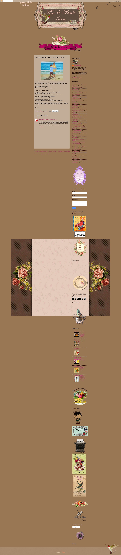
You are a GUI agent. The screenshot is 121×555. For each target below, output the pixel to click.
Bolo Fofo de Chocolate (77, 92)
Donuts (73, 112)
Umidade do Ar (75, 162)
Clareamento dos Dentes (77, 100)
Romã (73, 153)
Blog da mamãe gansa (79, 330)
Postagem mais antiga (63, 151)
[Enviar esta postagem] (50, 111)
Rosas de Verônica (78, 366)
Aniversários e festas (76, 83)
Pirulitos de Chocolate (76, 130)
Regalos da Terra (77, 357)
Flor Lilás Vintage (78, 339)
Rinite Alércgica (75, 151)
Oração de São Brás (76, 123)
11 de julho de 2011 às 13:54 (51, 119)
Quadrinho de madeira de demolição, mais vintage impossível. (83, 378)
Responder (41, 126)
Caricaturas (74, 96)
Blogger (63, 552)
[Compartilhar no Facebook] (56, 111)
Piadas (73, 128)
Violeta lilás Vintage (78, 375)
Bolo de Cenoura (75, 91)
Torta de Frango (75, 158)
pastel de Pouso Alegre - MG (78, 126)
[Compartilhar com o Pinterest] (57, 111)
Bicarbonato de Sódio (76, 87)
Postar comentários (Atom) (43, 153)
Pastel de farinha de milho (77, 125)
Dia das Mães (75, 103)
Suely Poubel (42, 119)
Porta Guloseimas (76, 132)
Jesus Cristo (75, 119)
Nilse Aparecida (77, 65)
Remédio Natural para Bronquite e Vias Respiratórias (79, 143)
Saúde (73, 155)
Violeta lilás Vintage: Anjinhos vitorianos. (82, 369)
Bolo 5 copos (75, 89)
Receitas (74, 135)
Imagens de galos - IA (82, 341)
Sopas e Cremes (75, 156)
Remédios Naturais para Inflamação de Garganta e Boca (79, 147)
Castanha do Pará (76, 98)
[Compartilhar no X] (55, 111)
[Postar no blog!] (53, 111)
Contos (73, 101)
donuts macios (75, 114)
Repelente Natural (76, 149)
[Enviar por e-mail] (52, 111)
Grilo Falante (76, 348)
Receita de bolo (75, 133)
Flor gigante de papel (76, 116)
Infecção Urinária (75, 117)
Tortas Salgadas (75, 160)
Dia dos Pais (75, 107)
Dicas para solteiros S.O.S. (78, 110)
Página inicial (52, 151)
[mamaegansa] (80, 231)
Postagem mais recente (40, 151)
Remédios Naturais (76, 144)
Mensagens (74, 121)
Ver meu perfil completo (77, 77)
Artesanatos (74, 85)
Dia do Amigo (75, 105)
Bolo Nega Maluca (76, 94)
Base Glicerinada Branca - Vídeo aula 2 (83, 360)
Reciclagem (74, 137)
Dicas (73, 108)
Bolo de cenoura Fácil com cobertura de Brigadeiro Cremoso (83, 334)
